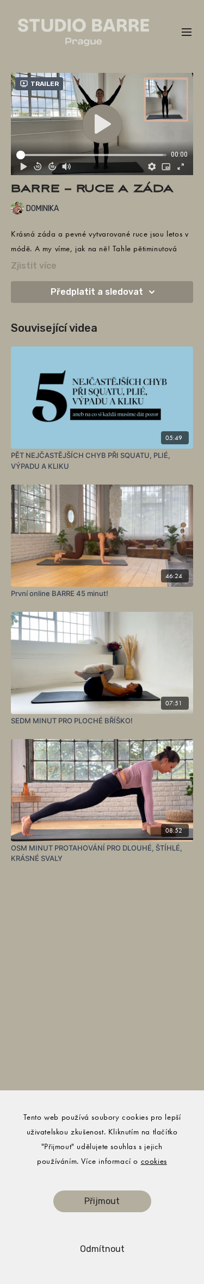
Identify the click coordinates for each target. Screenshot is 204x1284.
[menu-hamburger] (186, 32)
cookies (154, 1161)
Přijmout (102, 1201)
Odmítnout (102, 1249)
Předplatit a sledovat (97, 292)
